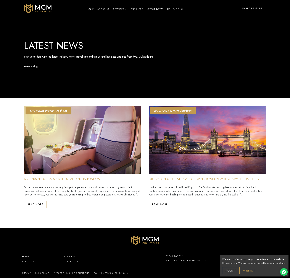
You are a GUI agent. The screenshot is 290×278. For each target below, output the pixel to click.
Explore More (252, 8)
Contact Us (175, 9)
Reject (250, 270)
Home (90, 9)
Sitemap (26, 273)
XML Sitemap (42, 273)
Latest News (155, 9)
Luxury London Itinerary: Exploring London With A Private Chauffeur (204, 179)
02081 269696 (175, 256)
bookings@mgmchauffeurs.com (186, 260)
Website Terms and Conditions (253, 263)
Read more (35, 204)
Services (118, 9)
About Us (103, 9)
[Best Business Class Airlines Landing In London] (82, 140)
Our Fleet (136, 9)
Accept (231, 270)
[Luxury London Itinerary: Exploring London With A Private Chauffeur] (207, 140)
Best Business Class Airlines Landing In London (62, 179)
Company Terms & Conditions (111, 273)
